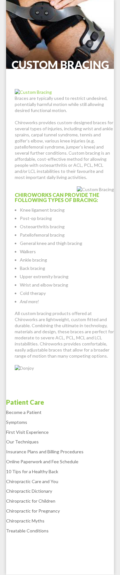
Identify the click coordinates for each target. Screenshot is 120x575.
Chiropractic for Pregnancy (33, 511)
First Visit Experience (27, 432)
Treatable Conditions (27, 530)
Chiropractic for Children (30, 501)
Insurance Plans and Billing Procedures (45, 451)
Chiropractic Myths (25, 520)
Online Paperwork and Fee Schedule (42, 461)
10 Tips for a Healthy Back (32, 471)
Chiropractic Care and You (32, 481)
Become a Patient (24, 412)
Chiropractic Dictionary (29, 491)
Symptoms (16, 422)
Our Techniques (22, 441)
